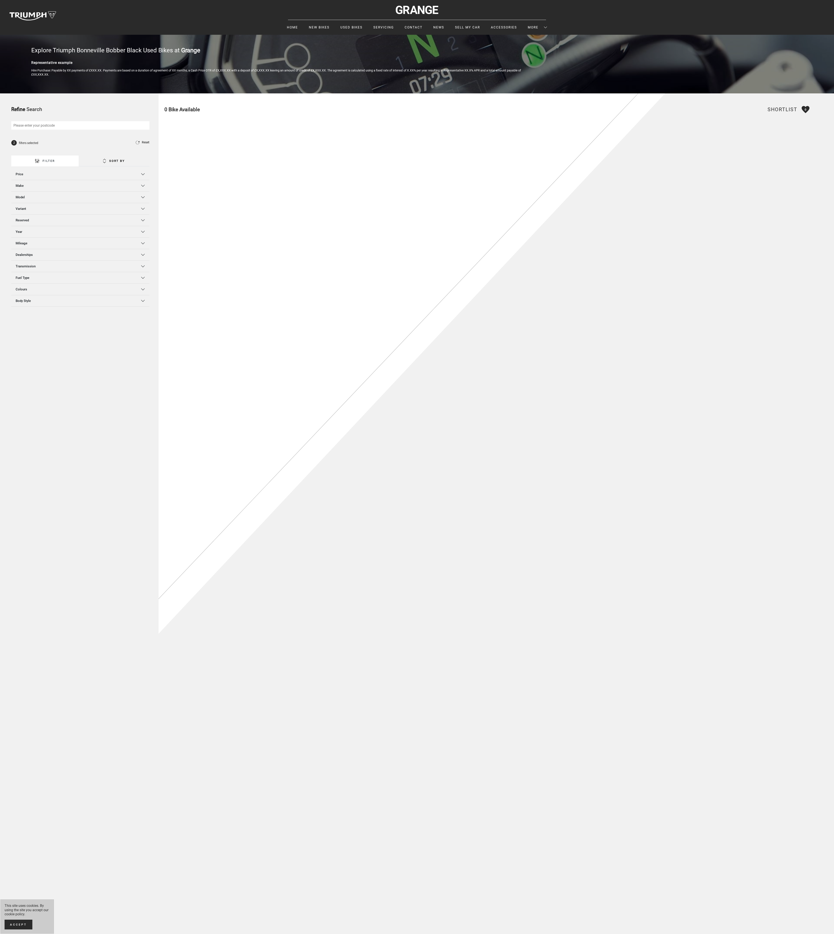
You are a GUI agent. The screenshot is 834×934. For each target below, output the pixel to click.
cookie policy (14, 914)
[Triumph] (32, 16)
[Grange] (417, 10)
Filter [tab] (49, 160)
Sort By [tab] (117, 160)
